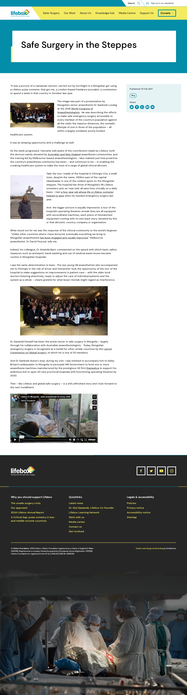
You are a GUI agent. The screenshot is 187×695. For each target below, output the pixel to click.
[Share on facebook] (141, 470)
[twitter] (132, 107)
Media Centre (127, 13)
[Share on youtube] (161, 470)
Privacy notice (135, 507)
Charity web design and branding (149, 548)
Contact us (75, 526)
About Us (85, 13)
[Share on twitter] (151, 470)
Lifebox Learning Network (84, 512)
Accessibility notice (138, 512)
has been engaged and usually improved (64, 237)
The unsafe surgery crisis (26, 503)
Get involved (76, 531)
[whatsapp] (142, 107)
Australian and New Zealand (64, 154)
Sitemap (132, 517)
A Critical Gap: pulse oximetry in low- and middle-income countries (33, 519)
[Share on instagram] (171, 470)
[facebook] (137, 107)
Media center (77, 521)
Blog (133, 95)
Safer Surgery (51, 13)
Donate (165, 13)
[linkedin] (147, 107)
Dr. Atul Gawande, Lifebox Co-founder (91, 507)
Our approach (19, 507)
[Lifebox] (20, 13)
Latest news (76, 503)
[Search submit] (139, 3)
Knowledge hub (105, 13)
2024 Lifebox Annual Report (27, 512)
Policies (131, 503)
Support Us (147, 13)
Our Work (69, 13)
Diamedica (92, 368)
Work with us (76, 517)
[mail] (152, 107)
